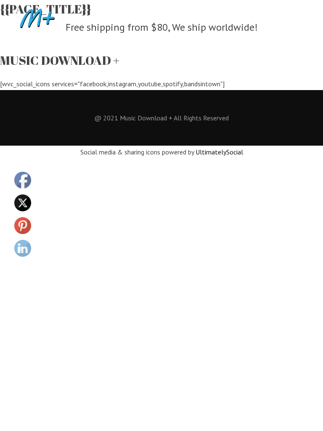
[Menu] (307, 18)
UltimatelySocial (219, 152)
